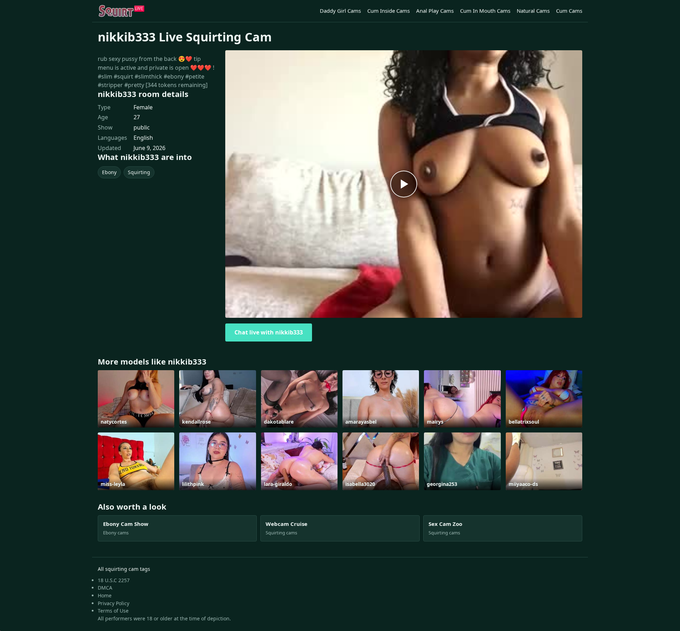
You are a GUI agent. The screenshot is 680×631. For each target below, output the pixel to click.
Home (105, 595)
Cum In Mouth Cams (485, 10)
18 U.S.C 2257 (114, 580)
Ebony (109, 172)
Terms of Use (113, 610)
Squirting (139, 172)
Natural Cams (533, 10)
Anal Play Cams (435, 10)
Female (143, 107)
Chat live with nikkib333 (268, 332)
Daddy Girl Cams (340, 10)
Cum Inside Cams (388, 10)
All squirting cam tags (124, 569)
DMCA (105, 587)
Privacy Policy (113, 603)
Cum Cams (569, 10)
